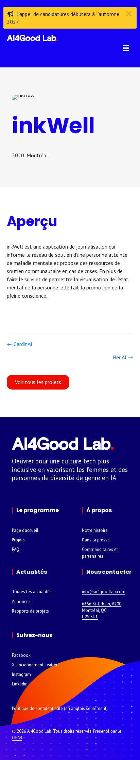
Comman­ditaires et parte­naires (100, 553)
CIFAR (17, 738)
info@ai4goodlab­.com (103, 592)
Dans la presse (96, 540)
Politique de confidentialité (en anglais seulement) (60, 708)
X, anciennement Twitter (34, 665)
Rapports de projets (30, 611)
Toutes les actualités (32, 592)
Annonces (21, 601)
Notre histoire (95, 530)
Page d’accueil (25, 530)
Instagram (21, 674)
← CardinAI (19, 344)
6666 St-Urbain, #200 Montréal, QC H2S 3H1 (101, 610)
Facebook (21, 655)
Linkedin (20, 684)
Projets (18, 540)
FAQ (15, 549)
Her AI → (122, 357)
